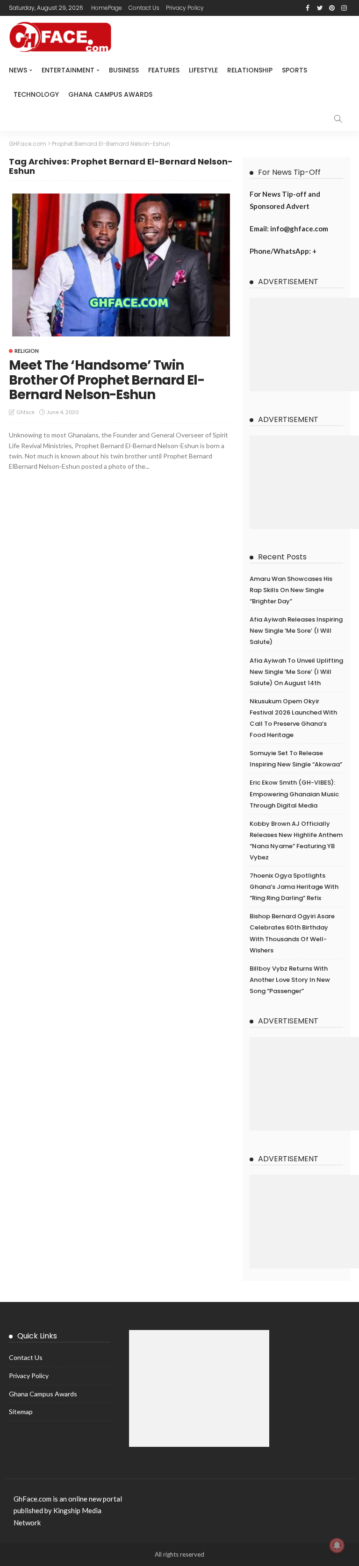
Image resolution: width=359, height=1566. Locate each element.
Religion (26, 350)
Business (124, 70)
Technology (36, 94)
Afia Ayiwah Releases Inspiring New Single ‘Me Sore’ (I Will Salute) (296, 630)
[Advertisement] (304, 344)
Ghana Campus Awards (110, 94)
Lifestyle (203, 70)
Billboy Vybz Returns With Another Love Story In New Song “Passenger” (290, 979)
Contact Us (144, 8)
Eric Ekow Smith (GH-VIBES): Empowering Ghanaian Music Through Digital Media (294, 793)
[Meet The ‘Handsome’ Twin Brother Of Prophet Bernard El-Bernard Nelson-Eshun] (121, 265)
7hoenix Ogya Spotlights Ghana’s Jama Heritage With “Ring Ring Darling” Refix (294, 886)
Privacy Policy (185, 8)
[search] (338, 119)
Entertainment (68, 70)
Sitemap (21, 1412)
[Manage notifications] (337, 1545)
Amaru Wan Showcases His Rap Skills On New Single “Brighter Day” (291, 590)
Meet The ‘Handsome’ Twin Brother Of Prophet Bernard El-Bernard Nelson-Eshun (106, 380)
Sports (294, 70)
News (18, 70)
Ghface (25, 411)
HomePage (106, 8)
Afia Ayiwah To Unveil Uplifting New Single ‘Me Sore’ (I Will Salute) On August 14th (296, 671)
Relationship (250, 70)
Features (164, 70)
